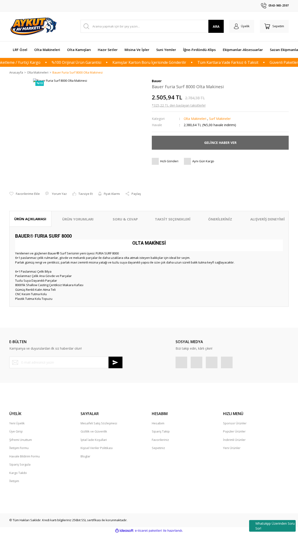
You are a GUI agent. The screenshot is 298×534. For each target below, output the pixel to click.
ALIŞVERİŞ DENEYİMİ (267, 219)
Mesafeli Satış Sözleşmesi (99, 423)
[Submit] (115, 362)
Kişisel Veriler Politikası (97, 448)
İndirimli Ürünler (234, 440)
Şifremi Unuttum (20, 440)
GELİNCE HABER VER (220, 142)
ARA (216, 26)
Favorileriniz (160, 440)
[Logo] (34, 26)
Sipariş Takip (161, 431)
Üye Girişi (16, 431)
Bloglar (85, 456)
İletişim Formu (19, 448)
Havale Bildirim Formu (24, 456)
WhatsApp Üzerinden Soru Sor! (275, 526)
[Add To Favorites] (24, 194)
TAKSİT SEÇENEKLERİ (172, 219)
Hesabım (158, 423)
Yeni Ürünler (231, 448)
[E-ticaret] (148, 530)
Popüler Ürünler (234, 431)
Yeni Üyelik (17, 423)
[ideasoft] (124, 530)
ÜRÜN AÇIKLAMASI (30, 218)
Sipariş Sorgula (19, 464)
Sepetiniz (158, 448)
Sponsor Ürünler (235, 423)
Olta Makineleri (195, 118)
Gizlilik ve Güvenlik (94, 431)
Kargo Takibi (18, 473)
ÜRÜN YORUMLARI (78, 219)
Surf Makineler (220, 118)
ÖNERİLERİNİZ (220, 219)
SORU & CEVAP (125, 219)
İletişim (14, 481)
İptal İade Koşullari (94, 440)
